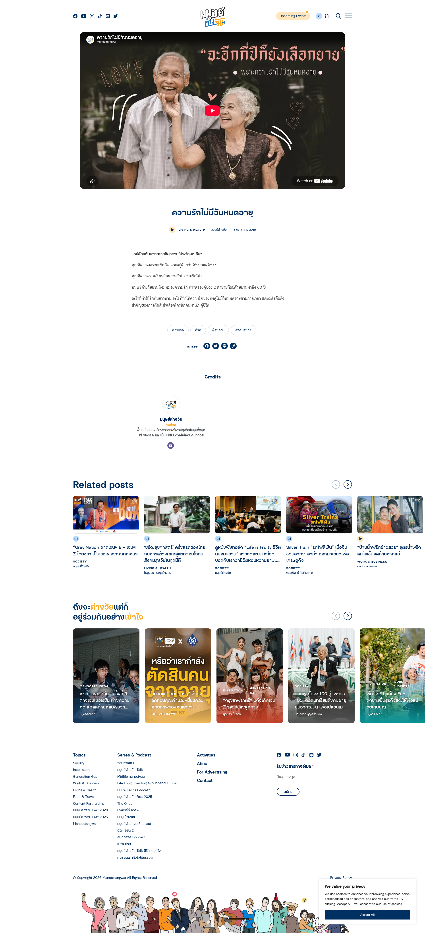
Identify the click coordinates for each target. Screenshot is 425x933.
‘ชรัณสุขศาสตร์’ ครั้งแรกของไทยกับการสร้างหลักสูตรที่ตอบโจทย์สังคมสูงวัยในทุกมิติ (174, 554)
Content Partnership (88, 803)
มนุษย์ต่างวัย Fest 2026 (90, 810)
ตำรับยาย (124, 843)
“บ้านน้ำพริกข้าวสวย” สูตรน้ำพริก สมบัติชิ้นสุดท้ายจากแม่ (389, 550)
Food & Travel (84, 796)
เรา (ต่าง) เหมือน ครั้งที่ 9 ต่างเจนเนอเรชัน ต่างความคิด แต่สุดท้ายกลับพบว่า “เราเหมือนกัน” (104, 700)
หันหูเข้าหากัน (126, 816)
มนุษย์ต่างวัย (171, 419)
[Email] (170, 445)
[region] (367, 901)
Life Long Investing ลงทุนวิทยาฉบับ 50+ (147, 783)
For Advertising (212, 772)
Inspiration (233, 690)
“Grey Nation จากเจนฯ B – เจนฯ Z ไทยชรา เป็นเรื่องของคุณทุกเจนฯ (105, 550)
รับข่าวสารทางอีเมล (295, 766)
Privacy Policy (341, 877)
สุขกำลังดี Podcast (131, 837)
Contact (204, 780)
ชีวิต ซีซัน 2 (125, 830)
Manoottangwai (94, 686)
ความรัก (178, 330)
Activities (206, 755)
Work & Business (372, 561)
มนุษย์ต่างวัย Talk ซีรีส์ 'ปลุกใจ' (139, 850)
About (203, 763)
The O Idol (125, 803)
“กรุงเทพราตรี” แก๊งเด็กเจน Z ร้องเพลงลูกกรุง (249, 703)
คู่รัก (198, 330)
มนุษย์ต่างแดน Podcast (134, 823)
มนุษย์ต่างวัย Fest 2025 (90, 816)
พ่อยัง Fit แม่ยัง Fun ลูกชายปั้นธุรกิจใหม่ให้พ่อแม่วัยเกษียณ (392, 700)
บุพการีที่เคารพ (128, 810)
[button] (348, 484)
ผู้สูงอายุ (218, 330)
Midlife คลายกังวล (131, 776)
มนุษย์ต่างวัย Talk (130, 769)
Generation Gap (260, 690)
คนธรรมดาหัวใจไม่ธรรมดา (135, 857)
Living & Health (192, 229)
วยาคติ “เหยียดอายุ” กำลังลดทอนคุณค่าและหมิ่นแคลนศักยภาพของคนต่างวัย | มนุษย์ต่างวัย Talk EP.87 (177, 700)
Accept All (367, 914)
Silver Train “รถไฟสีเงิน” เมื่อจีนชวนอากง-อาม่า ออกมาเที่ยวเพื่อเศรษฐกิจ (317, 554)
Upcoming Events (293, 15)
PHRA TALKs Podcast (133, 789)
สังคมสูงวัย (243, 330)
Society (80, 561)
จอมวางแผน (126, 762)
